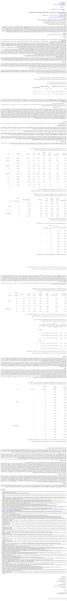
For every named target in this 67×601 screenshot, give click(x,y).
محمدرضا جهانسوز (56, 19)
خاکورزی (52, 34)
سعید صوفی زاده (40, 19)
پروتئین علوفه (60, 34)
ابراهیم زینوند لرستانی (63, 19)
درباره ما (61, 5)
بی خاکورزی (64, 34)
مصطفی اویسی (49, 19)
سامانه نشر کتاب (62, 3)
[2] (16, 116)
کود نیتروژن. (49, 34)
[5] (46, 117)
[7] (27, 117)
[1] (29, 116)
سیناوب (49, 598)
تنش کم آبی (56, 34)
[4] (57, 117)
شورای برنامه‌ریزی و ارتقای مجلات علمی (57, 9)
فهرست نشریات (62, 2)
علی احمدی (45, 19)
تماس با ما (61, 7)
